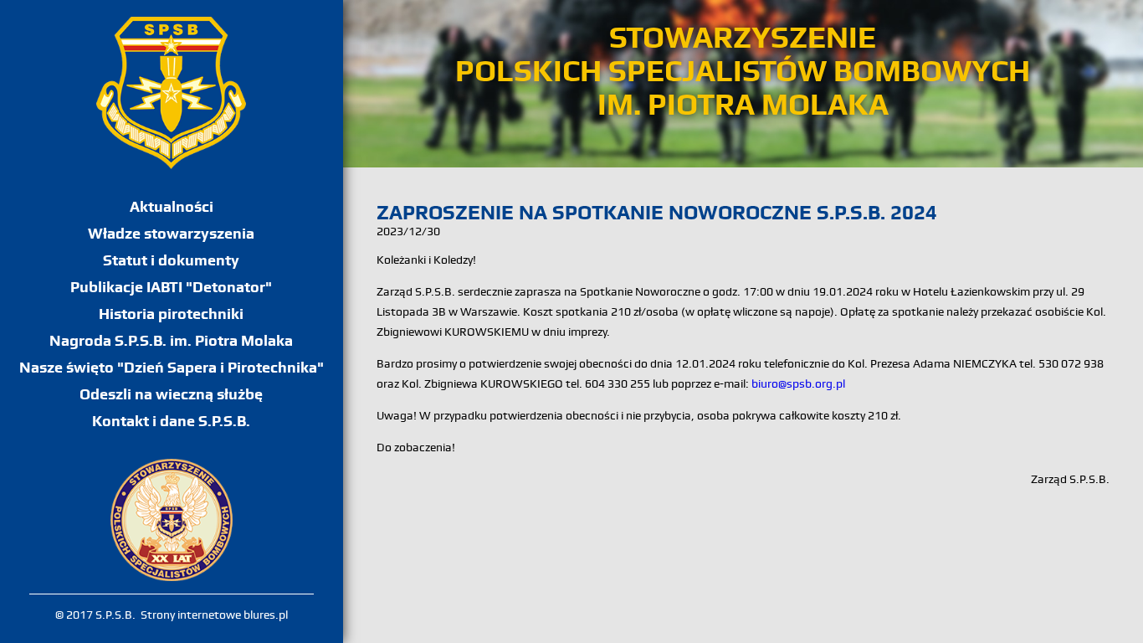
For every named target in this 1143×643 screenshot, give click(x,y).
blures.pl (265, 614)
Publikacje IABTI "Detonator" (171, 287)
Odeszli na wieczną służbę (171, 394)
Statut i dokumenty (171, 260)
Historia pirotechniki (171, 313)
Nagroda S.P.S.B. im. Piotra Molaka (171, 340)
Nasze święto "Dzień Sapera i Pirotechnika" (171, 367)
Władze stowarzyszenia (171, 233)
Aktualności (171, 206)
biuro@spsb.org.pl (798, 383)
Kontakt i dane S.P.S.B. (171, 421)
